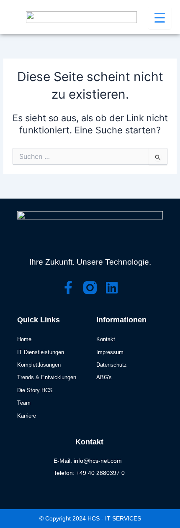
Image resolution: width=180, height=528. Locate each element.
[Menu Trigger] (159, 17)
